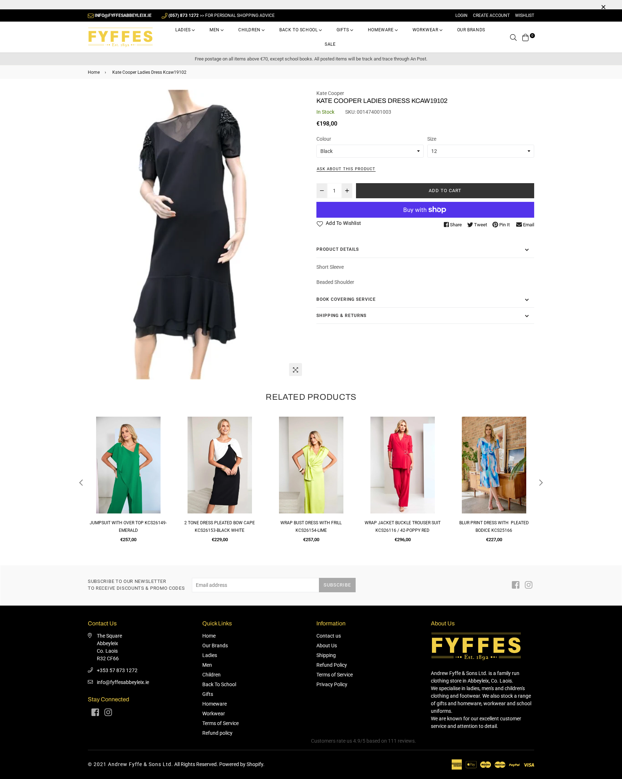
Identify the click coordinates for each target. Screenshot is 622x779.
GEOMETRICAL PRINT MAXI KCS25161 (494, 522)
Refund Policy (331, 665)
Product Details (337, 249)
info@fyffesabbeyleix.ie (123, 682)
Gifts (344, 29)
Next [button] (541, 482)
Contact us (328, 636)
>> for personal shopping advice (221, 15)
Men (215, 29)
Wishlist (524, 15)
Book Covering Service (346, 299)
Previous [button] (81, 482)
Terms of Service (220, 723)
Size (431, 139)
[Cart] (525, 37)
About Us (326, 645)
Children (250, 29)
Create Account (491, 15)
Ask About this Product (346, 169)
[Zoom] (295, 369)
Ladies (183, 29)
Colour (323, 139)
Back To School (299, 29)
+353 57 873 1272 (117, 670)
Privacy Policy (331, 684)
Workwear (426, 29)
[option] (197, 235)
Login (461, 15)
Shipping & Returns (341, 315)
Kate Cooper (330, 93)
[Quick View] (160, 433)
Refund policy (217, 733)
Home (94, 72)
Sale (330, 44)
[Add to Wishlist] (160, 448)
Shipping (326, 655)
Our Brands (471, 29)
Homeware (381, 29)
